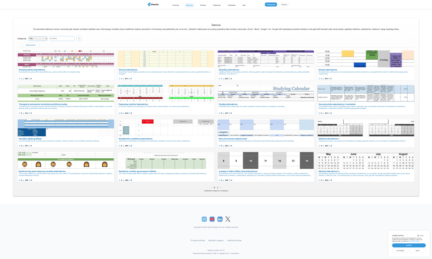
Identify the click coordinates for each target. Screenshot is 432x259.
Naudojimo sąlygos (216, 240)
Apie (244, 5)
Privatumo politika (198, 240)
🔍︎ (79, 38)
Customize (400, 250)
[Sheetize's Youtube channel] (212, 219)
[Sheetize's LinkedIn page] (220, 219)
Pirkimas (203, 5)
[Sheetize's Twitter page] (227, 219)
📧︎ (204, 219)
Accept (409, 245)
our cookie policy (414, 241)
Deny (418, 250)
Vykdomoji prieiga (234, 240)
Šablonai (189, 5)
